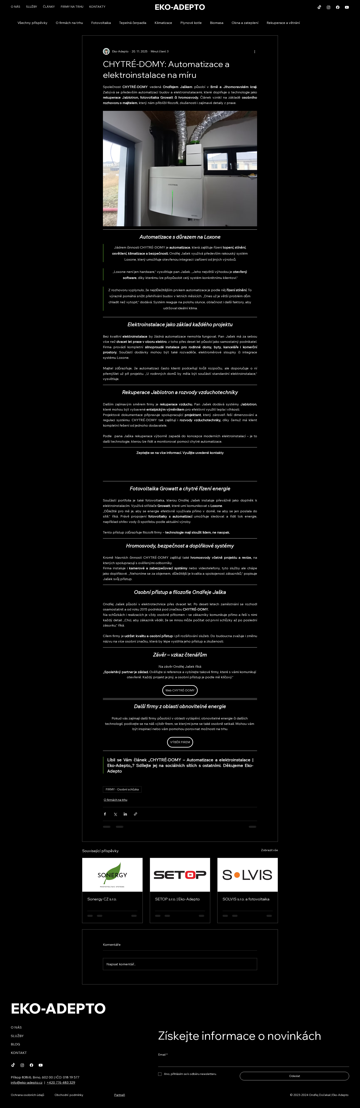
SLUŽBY (17, 1036)
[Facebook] (337, 7)
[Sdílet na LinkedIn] (125, 814)
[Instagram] (328, 7)
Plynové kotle (191, 23)
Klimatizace (163, 23)
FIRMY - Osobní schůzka (122, 789)
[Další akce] (254, 51)
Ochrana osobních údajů (27, 1095)
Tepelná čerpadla (132, 23)
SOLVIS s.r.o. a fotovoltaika (245, 899)
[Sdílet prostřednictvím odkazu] (136, 814)
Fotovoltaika (101, 23)
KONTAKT (19, 1053)
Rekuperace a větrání (283, 23)
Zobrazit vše (269, 850)
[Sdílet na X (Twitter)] (115, 814)
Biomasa (216, 23)
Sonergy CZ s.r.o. (102, 899)
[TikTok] (319, 7)
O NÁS (16, 1027)
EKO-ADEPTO (180, 7)
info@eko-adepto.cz (26, 1082)
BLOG (15, 1044)
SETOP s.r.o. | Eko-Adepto (177, 899)
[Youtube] (347, 7)
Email (163, 1054)
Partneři (119, 1095)
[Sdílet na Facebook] (105, 814)
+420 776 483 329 (61, 1082)
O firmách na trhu (69, 23)
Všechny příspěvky (33, 23)
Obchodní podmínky (69, 1095)
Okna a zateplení (245, 23)
